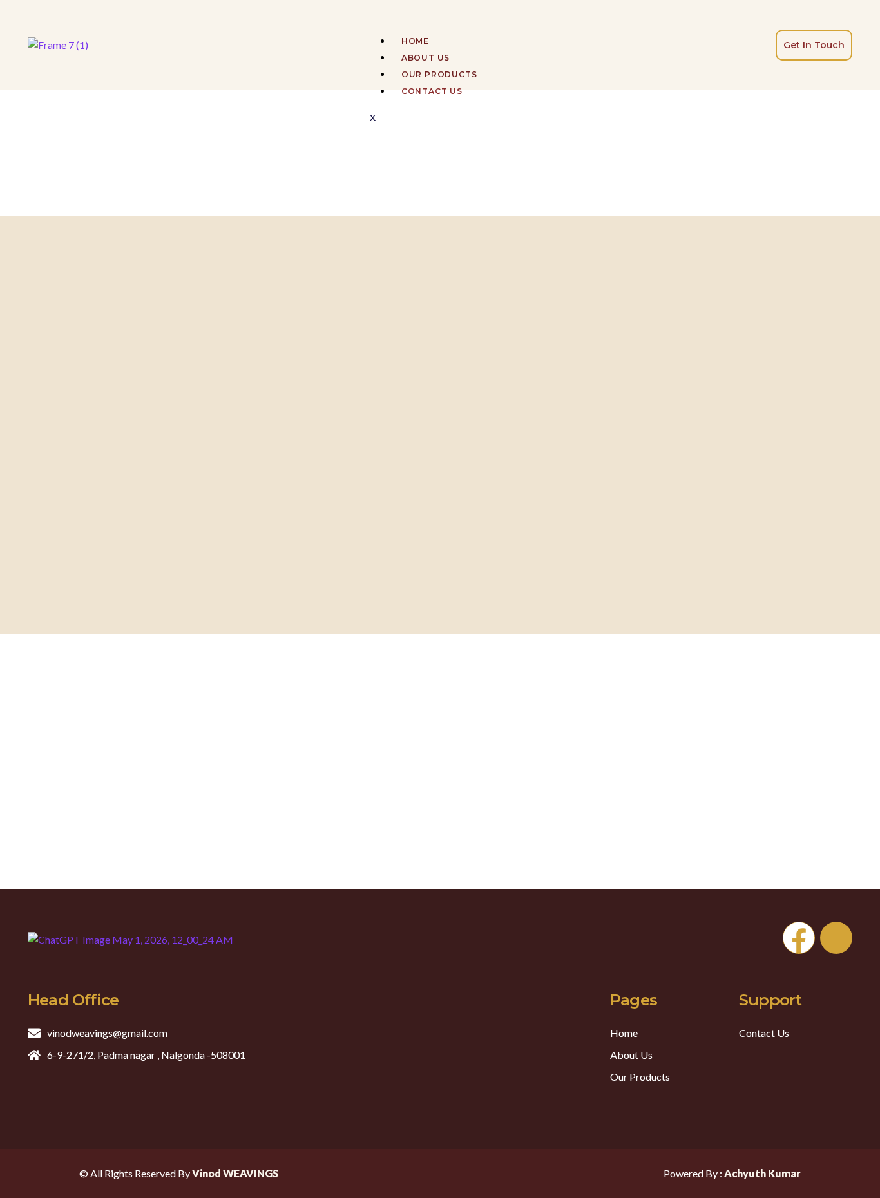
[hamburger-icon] (370, 18)
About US (425, 57)
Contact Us (432, 91)
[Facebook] (799, 938)
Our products (439, 74)
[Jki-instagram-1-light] (836, 938)
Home (415, 41)
